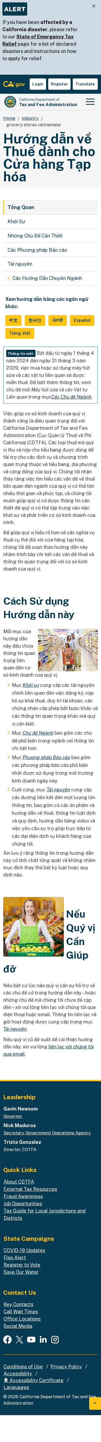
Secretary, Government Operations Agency (47, 1132)
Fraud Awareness (23, 1196)
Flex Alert (15, 1257)
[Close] (94, 6)
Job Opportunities (23, 1203)
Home (9, 118)
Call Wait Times (21, 1311)
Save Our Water (21, 1272)
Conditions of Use (23, 1366)
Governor (13, 1116)
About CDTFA (19, 1182)
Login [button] (37, 84)
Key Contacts (18, 1304)
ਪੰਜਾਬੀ (57, 320)
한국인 (35, 320)
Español (82, 320)
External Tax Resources (30, 1189)
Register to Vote (22, 1265)
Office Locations (22, 1319)
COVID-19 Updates (24, 1250)
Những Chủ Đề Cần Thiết (35, 236)
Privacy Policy (66, 1366)
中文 (13, 320)
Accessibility (18, 1373)
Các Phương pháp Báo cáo (37, 250)
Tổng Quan (21, 207)
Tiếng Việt (19, 333)
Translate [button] (85, 84)
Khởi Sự (16, 221)
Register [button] (59, 84)
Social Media (18, 1326)
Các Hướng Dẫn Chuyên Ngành (47, 278)
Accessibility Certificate (36, 1380)
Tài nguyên (20, 264)
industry (30, 118)
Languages (16, 1387)
